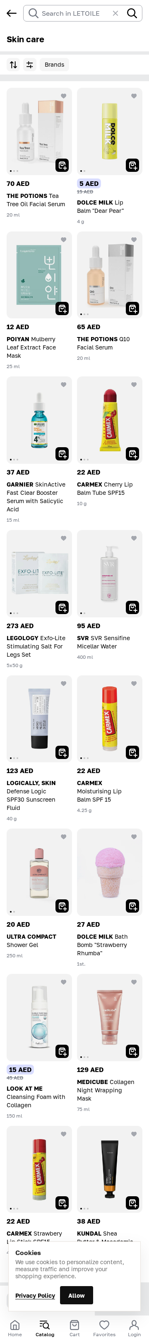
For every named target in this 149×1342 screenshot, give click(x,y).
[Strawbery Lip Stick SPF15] (39, 1169)
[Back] (12, 13)
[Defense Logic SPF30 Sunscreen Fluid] (39, 719)
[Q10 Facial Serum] (109, 275)
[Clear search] (119, 13)
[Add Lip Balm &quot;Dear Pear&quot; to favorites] (134, 96)
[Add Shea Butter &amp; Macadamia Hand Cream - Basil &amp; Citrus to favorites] (134, 1134)
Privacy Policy (35, 1295)
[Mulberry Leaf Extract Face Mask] (39, 275)
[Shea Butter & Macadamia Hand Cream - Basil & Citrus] (109, 1169)
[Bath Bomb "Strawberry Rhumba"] (109, 872)
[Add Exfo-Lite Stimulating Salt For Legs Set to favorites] (64, 538)
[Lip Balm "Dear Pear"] (109, 131)
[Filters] (29, 64)
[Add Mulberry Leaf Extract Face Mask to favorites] (64, 240)
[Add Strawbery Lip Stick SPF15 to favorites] (64, 1134)
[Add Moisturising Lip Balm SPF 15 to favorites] (134, 684)
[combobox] (75, 13)
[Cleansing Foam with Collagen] (39, 1017)
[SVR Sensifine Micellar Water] (109, 573)
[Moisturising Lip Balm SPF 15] (109, 719)
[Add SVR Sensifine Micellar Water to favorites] (134, 538)
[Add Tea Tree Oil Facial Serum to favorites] (64, 96)
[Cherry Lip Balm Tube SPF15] (109, 420)
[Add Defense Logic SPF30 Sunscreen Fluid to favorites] (64, 684)
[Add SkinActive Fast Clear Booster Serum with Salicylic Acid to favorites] (64, 385)
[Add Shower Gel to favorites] (64, 837)
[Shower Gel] (39, 872)
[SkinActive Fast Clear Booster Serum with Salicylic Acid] (39, 420)
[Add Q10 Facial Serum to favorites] (134, 240)
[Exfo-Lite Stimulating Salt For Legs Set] (39, 573)
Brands (54, 64)
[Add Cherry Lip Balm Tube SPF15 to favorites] (134, 385)
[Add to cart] (62, 165)
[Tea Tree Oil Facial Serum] (39, 131)
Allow (76, 1295)
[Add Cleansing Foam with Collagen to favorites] (64, 982)
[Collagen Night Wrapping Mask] (109, 1017)
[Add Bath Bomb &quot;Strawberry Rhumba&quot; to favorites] (134, 837)
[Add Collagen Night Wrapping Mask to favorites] (134, 982)
